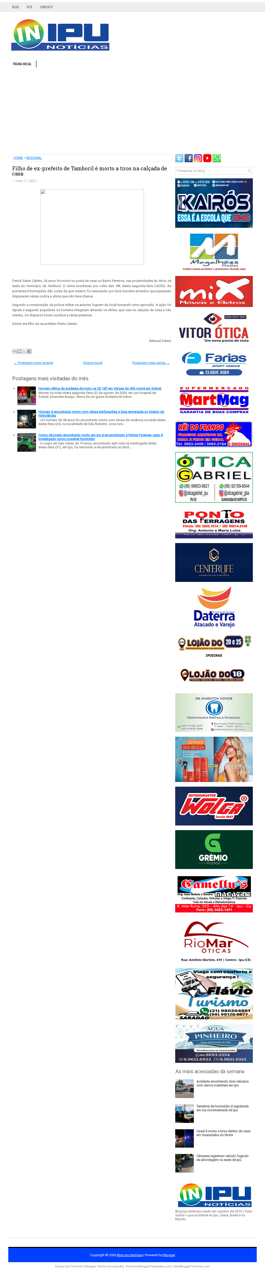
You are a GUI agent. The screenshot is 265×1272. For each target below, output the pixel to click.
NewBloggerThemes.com (192, 1266)
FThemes (76, 1266)
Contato (46, 7)
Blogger (169, 1255)
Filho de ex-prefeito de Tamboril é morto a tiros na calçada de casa (89, 171)
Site (29, 7)
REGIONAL (34, 158)
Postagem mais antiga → (151, 363)
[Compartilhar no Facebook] (29, 351)
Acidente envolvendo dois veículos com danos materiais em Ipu (222, 1083)
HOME (18, 158)
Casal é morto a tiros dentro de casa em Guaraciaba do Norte (223, 1133)
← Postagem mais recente (33, 363)
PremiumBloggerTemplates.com (149, 1266)
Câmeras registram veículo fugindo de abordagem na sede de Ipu (222, 1158)
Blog (15, 7)
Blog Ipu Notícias (130, 1255)
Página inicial (22, 64)
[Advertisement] (132, 110)
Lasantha (118, 1266)
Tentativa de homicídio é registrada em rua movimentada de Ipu (222, 1108)
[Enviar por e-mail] (14, 351)
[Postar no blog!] (19, 351)
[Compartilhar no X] (24, 351)
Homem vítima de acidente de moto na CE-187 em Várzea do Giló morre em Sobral (100, 388)
